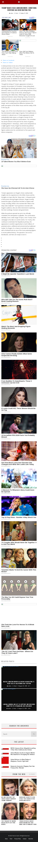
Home (6, 838)
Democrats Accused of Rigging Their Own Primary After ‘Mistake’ (23, 767)
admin (11, 13)
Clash (17, 13)
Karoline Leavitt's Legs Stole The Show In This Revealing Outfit (27, 798)
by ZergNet (32, 774)
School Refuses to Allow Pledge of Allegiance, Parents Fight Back (21, 760)
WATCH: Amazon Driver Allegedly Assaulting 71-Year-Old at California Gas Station (23, 749)
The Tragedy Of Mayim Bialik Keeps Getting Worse (8, 822)
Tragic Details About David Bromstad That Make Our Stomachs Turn (27, 822)
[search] (34, 734)
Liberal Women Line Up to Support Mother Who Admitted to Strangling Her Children (23, 753)
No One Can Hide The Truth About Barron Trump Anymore (8, 798)
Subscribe (30, 838)
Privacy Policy (17, 838)
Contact (24, 838)
